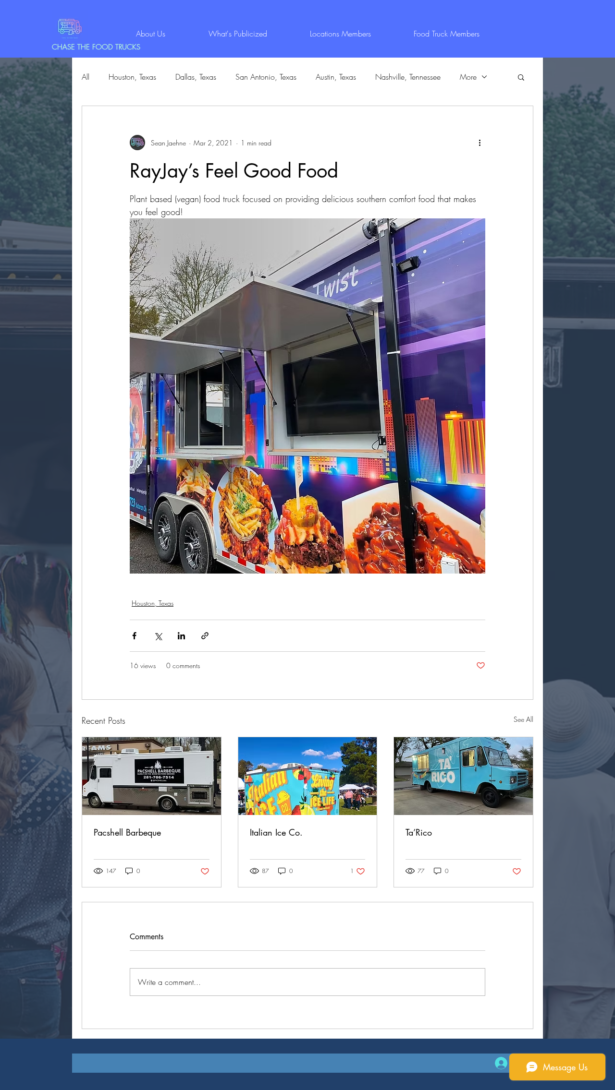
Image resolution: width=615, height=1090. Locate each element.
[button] (521, 77)
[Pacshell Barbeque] (151, 776)
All (85, 77)
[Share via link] (204, 635)
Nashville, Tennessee (408, 77)
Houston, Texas (132, 77)
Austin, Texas (336, 77)
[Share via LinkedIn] (181, 635)
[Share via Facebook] (134, 635)
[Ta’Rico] (463, 776)
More (468, 77)
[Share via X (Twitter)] (157, 635)
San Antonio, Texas (265, 77)
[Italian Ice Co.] (307, 776)
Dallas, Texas (195, 77)
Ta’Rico (419, 832)
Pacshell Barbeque (127, 832)
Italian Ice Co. (276, 832)
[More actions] (479, 142)
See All (523, 719)
